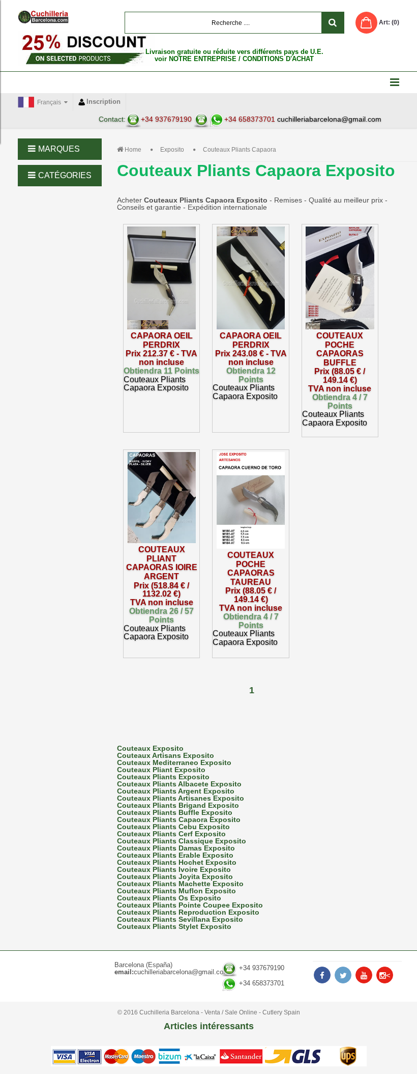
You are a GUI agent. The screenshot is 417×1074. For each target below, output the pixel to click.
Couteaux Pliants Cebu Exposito (173, 827)
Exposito (172, 149)
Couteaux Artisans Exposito (165, 755)
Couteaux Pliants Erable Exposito (175, 855)
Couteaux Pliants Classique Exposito (181, 841)
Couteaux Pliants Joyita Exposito (175, 876)
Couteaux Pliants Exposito (163, 777)
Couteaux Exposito (150, 748)
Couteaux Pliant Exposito (161, 770)
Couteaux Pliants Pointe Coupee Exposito (190, 905)
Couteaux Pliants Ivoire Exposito (174, 869)
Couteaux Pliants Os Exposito (169, 898)
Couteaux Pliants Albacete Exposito (179, 784)
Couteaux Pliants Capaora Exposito (179, 819)
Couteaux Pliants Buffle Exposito (174, 812)
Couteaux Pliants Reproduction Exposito (188, 912)
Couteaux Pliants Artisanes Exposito (180, 798)
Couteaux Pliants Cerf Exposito (171, 834)
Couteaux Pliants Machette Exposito (180, 884)
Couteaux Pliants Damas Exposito (176, 848)
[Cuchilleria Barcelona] (43, 16)
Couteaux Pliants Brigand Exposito (178, 805)
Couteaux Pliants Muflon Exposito (176, 891)
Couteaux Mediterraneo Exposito (174, 762)
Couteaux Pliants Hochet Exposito (176, 862)
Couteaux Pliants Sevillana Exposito (180, 919)
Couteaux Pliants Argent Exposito (175, 791)
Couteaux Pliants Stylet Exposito (174, 926)
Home (133, 149)
